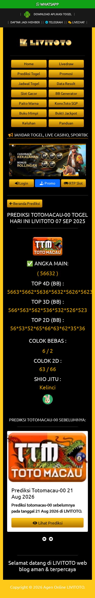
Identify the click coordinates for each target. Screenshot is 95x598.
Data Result (66, 83)
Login (23, 183)
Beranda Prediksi (26, 203)
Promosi (66, 73)
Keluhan (28, 123)
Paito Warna (29, 103)
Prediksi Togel (28, 73)
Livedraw (66, 63)
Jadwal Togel (28, 83)
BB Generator (66, 93)
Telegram (55, 22)
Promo (49, 183)
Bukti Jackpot (66, 113)
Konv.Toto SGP (66, 103)
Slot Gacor (29, 93)
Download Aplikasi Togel (52, 14)
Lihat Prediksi (50, 522)
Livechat (78, 22)
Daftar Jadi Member (25, 22)
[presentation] (44, 539)
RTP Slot (75, 183)
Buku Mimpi (28, 113)
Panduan (66, 123)
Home (29, 63)
